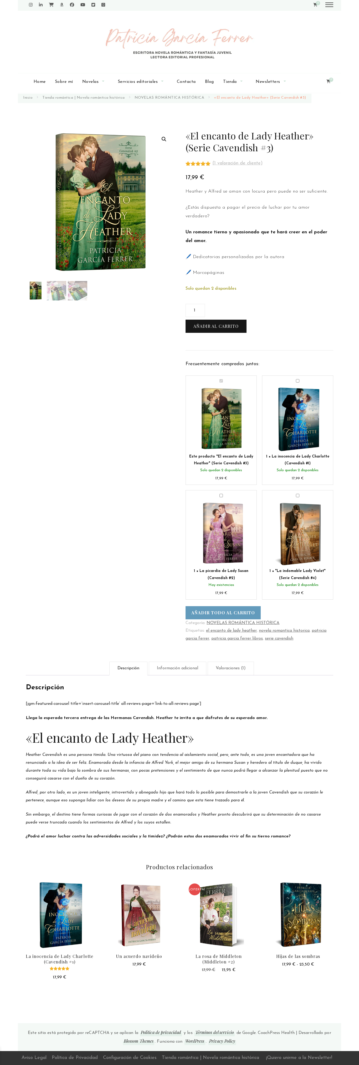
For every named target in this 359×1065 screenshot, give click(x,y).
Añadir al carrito (216, 326)
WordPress (194, 1041)
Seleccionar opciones (298, 914)
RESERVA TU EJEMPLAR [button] (139, 914)
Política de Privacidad (75, 1058)
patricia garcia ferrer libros (237, 638)
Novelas (90, 82)
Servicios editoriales (138, 82)
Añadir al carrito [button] (60, 920)
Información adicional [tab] (177, 668)
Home (40, 82)
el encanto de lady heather (231, 631)
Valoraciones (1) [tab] (231, 668)
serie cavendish (279, 638)
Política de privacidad (161, 1032)
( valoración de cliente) (237, 163)
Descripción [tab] (128, 668)
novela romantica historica (284, 631)
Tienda (230, 82)
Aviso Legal (34, 1058)
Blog (209, 82)
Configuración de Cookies (130, 1058)
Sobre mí (64, 82)
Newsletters (268, 82)
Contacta (186, 82)
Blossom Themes (138, 1041)
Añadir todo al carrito (223, 612)
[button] (164, 139)
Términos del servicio (214, 1032)
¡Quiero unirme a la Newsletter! (299, 1058)
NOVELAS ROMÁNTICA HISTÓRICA (243, 623)
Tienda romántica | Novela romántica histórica (210, 1058)
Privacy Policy (222, 1041)
